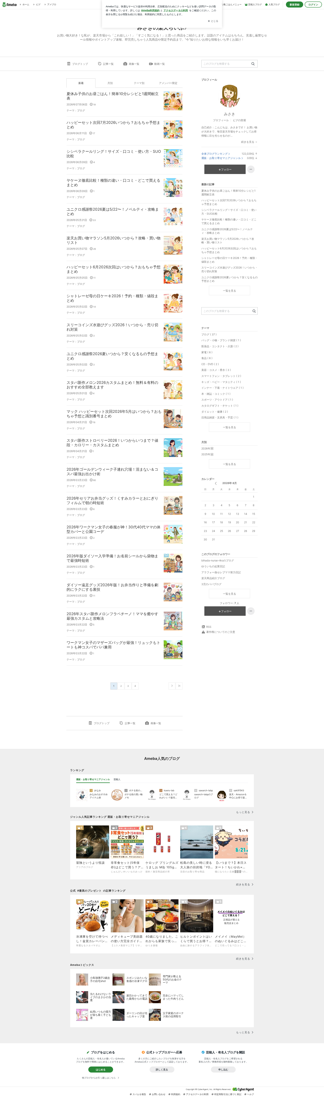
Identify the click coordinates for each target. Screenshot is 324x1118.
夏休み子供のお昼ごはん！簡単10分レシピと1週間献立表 (113, 96)
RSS (208, 626)
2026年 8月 (229, 483)
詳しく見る (162, 1069)
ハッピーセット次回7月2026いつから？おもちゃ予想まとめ (113, 124)
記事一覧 (108, 63)
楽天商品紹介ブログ (213, 578)
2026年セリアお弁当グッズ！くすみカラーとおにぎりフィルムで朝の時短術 (112, 500)
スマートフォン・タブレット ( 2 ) (221, 375)
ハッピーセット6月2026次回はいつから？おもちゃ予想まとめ (113, 269)
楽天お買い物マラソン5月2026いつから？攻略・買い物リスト (113, 240)
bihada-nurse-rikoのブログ (217, 560)
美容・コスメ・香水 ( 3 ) (216, 369)
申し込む (223, 1069)
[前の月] (216, 483)
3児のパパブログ (211, 584)
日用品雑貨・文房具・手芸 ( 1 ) (219, 417)
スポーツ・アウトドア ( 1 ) (217, 399)
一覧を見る (229, 290)
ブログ (81, 110)
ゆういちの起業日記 (213, 566)
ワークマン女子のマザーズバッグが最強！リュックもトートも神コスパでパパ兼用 (113, 644)
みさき (229, 114)
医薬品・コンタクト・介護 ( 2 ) (219, 346)
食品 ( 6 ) (206, 358)
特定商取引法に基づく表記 (227, 1094)
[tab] (93, 779)
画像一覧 (134, 63)
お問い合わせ (158, 1094)
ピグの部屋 (239, 120)
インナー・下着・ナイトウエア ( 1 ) (222, 387)
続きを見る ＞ (249, 141)
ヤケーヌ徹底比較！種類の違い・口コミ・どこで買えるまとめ (113, 182)
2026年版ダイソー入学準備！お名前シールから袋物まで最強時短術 (112, 558)
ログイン (313, 4)
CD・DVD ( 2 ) (210, 364)
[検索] (253, 64)
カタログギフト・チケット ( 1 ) (219, 405)
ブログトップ (80, 63)
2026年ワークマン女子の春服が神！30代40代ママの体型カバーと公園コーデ (113, 529)
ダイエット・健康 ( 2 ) (214, 411)
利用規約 (175, 1094)
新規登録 (294, 4)
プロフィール (221, 120)
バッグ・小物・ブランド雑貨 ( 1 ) (221, 340)
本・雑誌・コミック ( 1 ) (215, 393)
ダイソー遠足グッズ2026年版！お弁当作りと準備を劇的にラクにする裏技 (112, 587)
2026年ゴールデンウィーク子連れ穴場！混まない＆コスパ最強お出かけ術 (112, 471)
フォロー (226, 169)
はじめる (101, 1069)
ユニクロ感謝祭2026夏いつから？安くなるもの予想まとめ (112, 356)
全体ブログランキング (214, 153)
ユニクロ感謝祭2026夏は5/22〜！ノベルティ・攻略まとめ (113, 211)
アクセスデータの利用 (197, 1094)
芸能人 (117, 779)
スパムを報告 (139, 1094)
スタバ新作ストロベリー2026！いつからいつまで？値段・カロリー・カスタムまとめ (112, 442)
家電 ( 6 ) (206, 352)
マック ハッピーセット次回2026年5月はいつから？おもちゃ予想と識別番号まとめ (114, 413)
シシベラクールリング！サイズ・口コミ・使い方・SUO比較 (114, 153)
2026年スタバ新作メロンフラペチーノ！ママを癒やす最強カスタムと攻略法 (112, 616)
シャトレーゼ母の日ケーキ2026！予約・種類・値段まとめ (112, 298)
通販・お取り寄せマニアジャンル (221, 158)
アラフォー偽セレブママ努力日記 (221, 572)
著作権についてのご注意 (220, 631)
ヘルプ (250, 1094)
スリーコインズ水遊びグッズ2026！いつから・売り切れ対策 (112, 327)
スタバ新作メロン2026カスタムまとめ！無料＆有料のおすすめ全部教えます (112, 384)
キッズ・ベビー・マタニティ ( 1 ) (221, 382)
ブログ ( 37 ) (209, 334)
